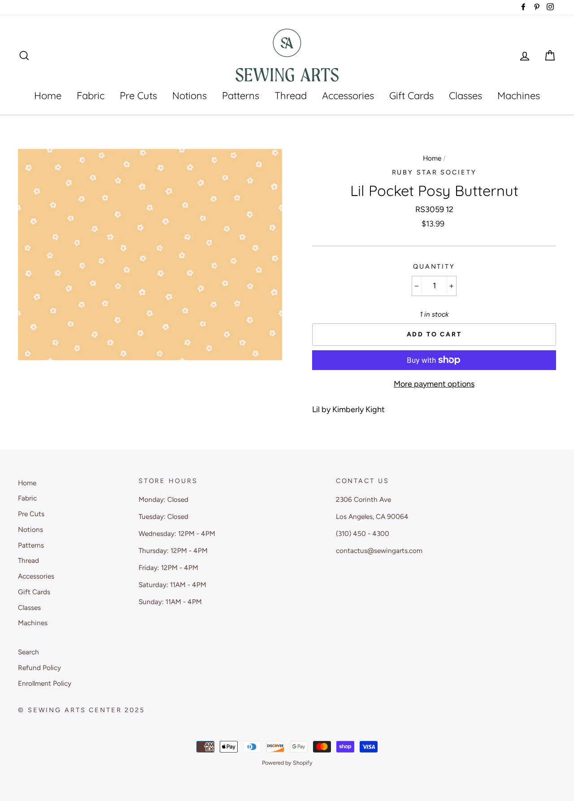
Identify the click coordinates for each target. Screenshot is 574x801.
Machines (518, 95)
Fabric (90, 95)
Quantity (434, 266)
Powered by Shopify (287, 762)
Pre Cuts (138, 95)
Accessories (348, 95)
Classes (465, 95)
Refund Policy (39, 667)
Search (28, 652)
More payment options (434, 384)
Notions (189, 95)
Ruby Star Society (434, 172)
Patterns (240, 95)
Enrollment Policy (44, 683)
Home (47, 95)
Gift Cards (411, 95)
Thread (290, 95)
